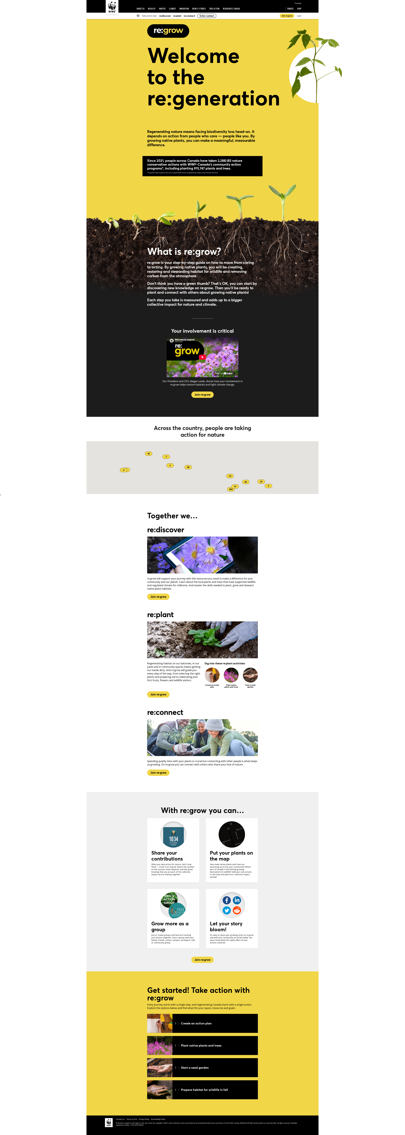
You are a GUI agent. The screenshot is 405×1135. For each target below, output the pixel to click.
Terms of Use (131, 1119)
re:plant (177, 15)
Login (299, 16)
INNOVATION (184, 8)
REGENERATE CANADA (231, 8)
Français (298, 3)
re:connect (189, 15)
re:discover (165, 15)
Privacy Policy (144, 1119)
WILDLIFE (152, 8)
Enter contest (207, 15)
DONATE (290, 8)
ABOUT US (141, 8)
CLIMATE (172, 8)
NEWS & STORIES (199, 8)
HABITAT (162, 8)
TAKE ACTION (214, 8)
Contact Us (120, 1119)
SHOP (299, 8)
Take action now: (149, 16)
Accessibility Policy (158, 1119)
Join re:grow (202, 394)
